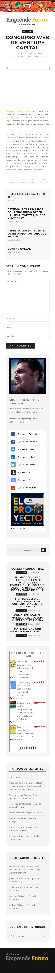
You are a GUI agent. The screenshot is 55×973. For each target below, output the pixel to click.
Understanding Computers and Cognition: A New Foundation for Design (24, 688)
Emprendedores (33, 56)
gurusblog (10, 111)
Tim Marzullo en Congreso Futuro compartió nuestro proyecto (27, 603)
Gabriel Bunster (16, 866)
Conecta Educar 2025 (27, 569)
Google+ (33, 182)
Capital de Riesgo (19, 56)
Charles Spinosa (17, 722)
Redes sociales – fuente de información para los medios (27, 233)
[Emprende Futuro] (28, 21)
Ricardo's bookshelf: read (27, 654)
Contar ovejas (19, 249)
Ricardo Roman (36, 53)
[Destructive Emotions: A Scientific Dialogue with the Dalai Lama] (13, 733)
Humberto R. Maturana (20, 677)
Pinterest (44, 182)
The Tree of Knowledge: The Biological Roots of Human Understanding (25, 668)
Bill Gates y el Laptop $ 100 (26, 195)
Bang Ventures (23, 111)
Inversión (44, 56)
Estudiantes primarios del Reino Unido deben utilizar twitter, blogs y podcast (26, 214)
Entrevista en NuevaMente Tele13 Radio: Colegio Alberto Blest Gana (24, 869)
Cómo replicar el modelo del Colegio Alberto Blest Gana (27, 618)
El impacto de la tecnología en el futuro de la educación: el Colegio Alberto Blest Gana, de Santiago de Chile (27, 584)
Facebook (11, 182)
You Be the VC (14, 117)
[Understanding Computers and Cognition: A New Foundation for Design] (13, 688)
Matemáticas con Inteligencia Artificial (27, 630)
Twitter (22, 182)
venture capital (27, 59)
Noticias (27, 31)
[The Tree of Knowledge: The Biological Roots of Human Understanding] (13, 667)
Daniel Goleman (17, 739)
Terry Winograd (17, 698)
